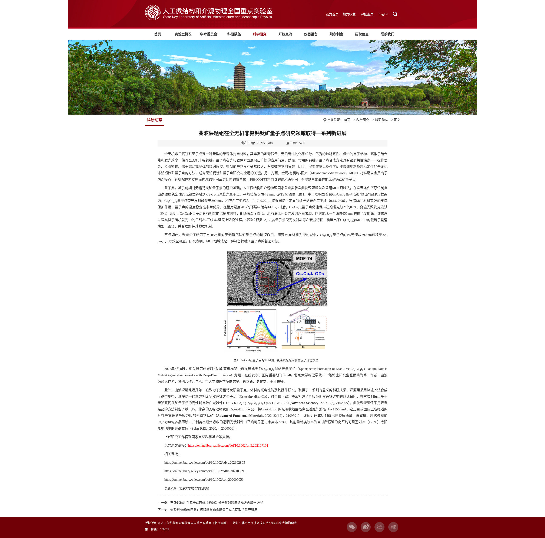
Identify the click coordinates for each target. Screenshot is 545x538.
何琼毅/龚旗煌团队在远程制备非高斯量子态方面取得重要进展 (213, 510)
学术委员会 (208, 34)
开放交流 (285, 34)
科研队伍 (234, 34)
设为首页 (332, 14)
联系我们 (387, 34)
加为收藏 (349, 14)
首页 (157, 34)
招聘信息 (362, 34)
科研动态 (381, 120)
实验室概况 (183, 34)
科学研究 (260, 34)
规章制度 (336, 34)
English (384, 14)
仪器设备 (311, 34)
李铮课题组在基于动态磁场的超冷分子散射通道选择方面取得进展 (216, 502)
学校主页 (367, 14)
